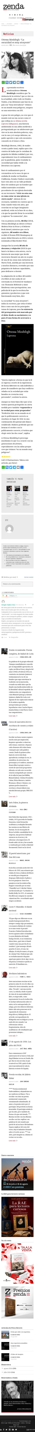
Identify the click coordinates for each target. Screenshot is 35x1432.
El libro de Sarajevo (17, 1354)
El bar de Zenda (15, 1334)
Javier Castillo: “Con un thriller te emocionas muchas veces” (10, 499)
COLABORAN (12, 18)
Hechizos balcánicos (18, 973)
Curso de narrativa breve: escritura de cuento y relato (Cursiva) (21, 726)
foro (17, 549)
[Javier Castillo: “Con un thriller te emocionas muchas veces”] (9, 488)
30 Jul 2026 (14, 1348)
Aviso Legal (4, 1423)
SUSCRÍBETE (20, 18)
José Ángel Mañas (26, 1049)
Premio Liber (12, 1427)
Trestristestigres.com (25, 1421)
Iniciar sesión (28, 577)
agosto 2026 (8, 1368)
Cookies (23, 1423)
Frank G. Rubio (25, 977)
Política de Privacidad (14, 1423)
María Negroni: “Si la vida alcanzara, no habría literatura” (26, 499)
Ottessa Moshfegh (20, 45)
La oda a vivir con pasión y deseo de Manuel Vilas (17, 499)
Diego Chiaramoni (26, 914)
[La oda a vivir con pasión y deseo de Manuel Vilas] (17, 488)
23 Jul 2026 (14, 1359)
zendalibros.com (25, 657)
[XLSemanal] (28, 19)
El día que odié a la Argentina (20, 1332)
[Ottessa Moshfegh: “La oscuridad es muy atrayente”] (17, 65)
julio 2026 (7, 1372)
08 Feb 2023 (4, 45)
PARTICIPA (28, 18)
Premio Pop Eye (21, 1427)
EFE (11, 45)
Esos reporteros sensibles (19, 1343)
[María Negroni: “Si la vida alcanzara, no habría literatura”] (25, 488)
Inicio (2, 23)
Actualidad (9, 23)
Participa (28, 1423)
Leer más (12, 716)
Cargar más (17, 1148)
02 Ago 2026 (14, 1337)
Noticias (16, 23)
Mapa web (16, 1425)
